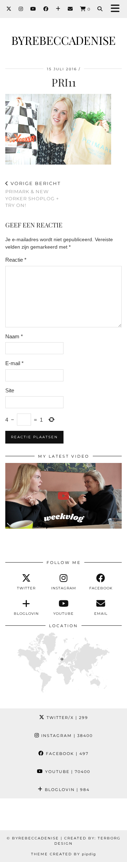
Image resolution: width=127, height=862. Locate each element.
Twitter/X (66, 717)
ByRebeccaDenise (63, 40)
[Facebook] (46, 9)
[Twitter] (9, 9)
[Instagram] (21, 9)
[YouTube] (33, 9)
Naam (14, 336)
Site (9, 390)
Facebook (66, 753)
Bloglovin (66, 789)
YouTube (66, 771)
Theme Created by (63, 854)
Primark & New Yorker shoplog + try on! (33, 194)
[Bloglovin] (58, 9)
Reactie (15, 260)
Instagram (66, 735)
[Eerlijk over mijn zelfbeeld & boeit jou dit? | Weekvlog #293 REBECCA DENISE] (63, 496)
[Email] (70, 9)
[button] (117, 9)
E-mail (14, 363)
